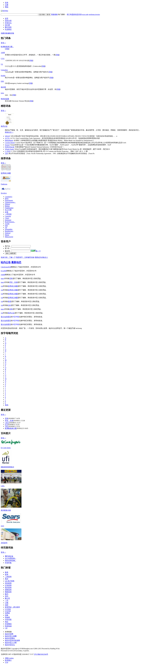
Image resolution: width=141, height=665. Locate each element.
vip (2, 286)
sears (2, 526)
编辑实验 (10, 33)
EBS (2, 81)
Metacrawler (9, 237)
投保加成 (8, 626)
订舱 (6, 603)
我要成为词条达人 (41, 257)
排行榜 (7, 25)
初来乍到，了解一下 (8, 257)
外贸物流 (8, 624)
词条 (6, 615)
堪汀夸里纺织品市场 (74, 14)
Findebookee (9, 208)
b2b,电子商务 (9, 581)
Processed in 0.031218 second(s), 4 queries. (15, 651)
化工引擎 (8, 210)
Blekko (7, 206)
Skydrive (4, 193)
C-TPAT (7, 151)
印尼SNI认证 (9, 147)
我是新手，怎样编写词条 (25, 257)
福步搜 (3, 87)
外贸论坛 (8, 23)
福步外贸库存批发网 (12, 640)
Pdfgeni (7, 204)
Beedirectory (9, 231)
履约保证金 (9, 556)
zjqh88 (3, 275)
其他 (6, 405)
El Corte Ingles (6, 448)
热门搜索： (79, 14)
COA (2, 58)
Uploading (4, 70)
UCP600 (8, 609)
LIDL (3, 486)
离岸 (6, 579)
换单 (6, 572)
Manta (7, 235)
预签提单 (8, 592)
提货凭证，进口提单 (12, 607)
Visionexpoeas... (10, 202)
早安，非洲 (13, 282)
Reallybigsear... (10, 222)
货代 (6, 596)
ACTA (7, 138)
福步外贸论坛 (10, 645)
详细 (7, 49)
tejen (2, 93)
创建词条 (4, 33)
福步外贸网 (9, 634)
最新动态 (16, 262)
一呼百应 (8, 214)
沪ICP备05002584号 (41, 654)
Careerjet (8, 216)
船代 (6, 594)
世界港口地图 (6, 173)
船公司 (7, 598)
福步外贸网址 (10, 638)
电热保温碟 (5, 99)
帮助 (6, 7)
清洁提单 (8, 583)
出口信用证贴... (10, 558)
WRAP (7, 136)
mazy (2, 278)
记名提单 (8, 585)
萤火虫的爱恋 (6, 317)
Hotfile (3, 76)
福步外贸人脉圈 (11, 636)
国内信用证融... (10, 560)
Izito (6, 225)
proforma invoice (94, 14)
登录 (6, 3)
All (6, 227)
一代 (6, 600)
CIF (6, 628)
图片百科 (8, 27)
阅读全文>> (9, 132)
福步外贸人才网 (11, 642)
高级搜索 (54, 14)
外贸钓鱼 (8, 563)
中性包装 (8, 619)
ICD (6, 424)
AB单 (3, 53)
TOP (6, 662)
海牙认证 (4, 126)
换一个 (38, 251)
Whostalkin (8, 229)
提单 (6, 574)
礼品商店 (8, 29)
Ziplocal (7, 233)
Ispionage (8, 220)
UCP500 (8, 611)
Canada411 (8, 197)
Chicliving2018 (6, 267)
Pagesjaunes (9, 200)
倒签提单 (8, 590)
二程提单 (8, 577)
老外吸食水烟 (6, 510)
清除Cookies (9, 658)
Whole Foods (9, 149)
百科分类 (8, 21)
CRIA (7, 423)
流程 (6, 605)
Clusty (7, 218)
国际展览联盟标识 (7, 467)
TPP (6, 153)
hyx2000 (4, 271)
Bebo (6, 198)
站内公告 (6, 262)
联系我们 (8, 660)
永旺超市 (4, 543)
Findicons (4, 184)
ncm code (85, 14)
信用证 (7, 613)
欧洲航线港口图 (11, 428)
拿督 (9, 301)
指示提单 (8, 587)
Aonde (7, 224)
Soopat (7, 145)
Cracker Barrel (10, 142)
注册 (6, 5)
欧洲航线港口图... (7, 47)
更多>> (3, 43)
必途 (6, 212)
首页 (6, 18)
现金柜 (7, 617)
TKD (6, 426)
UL (2, 64)
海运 (6, 622)
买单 (11, 278)
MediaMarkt (9, 140)
